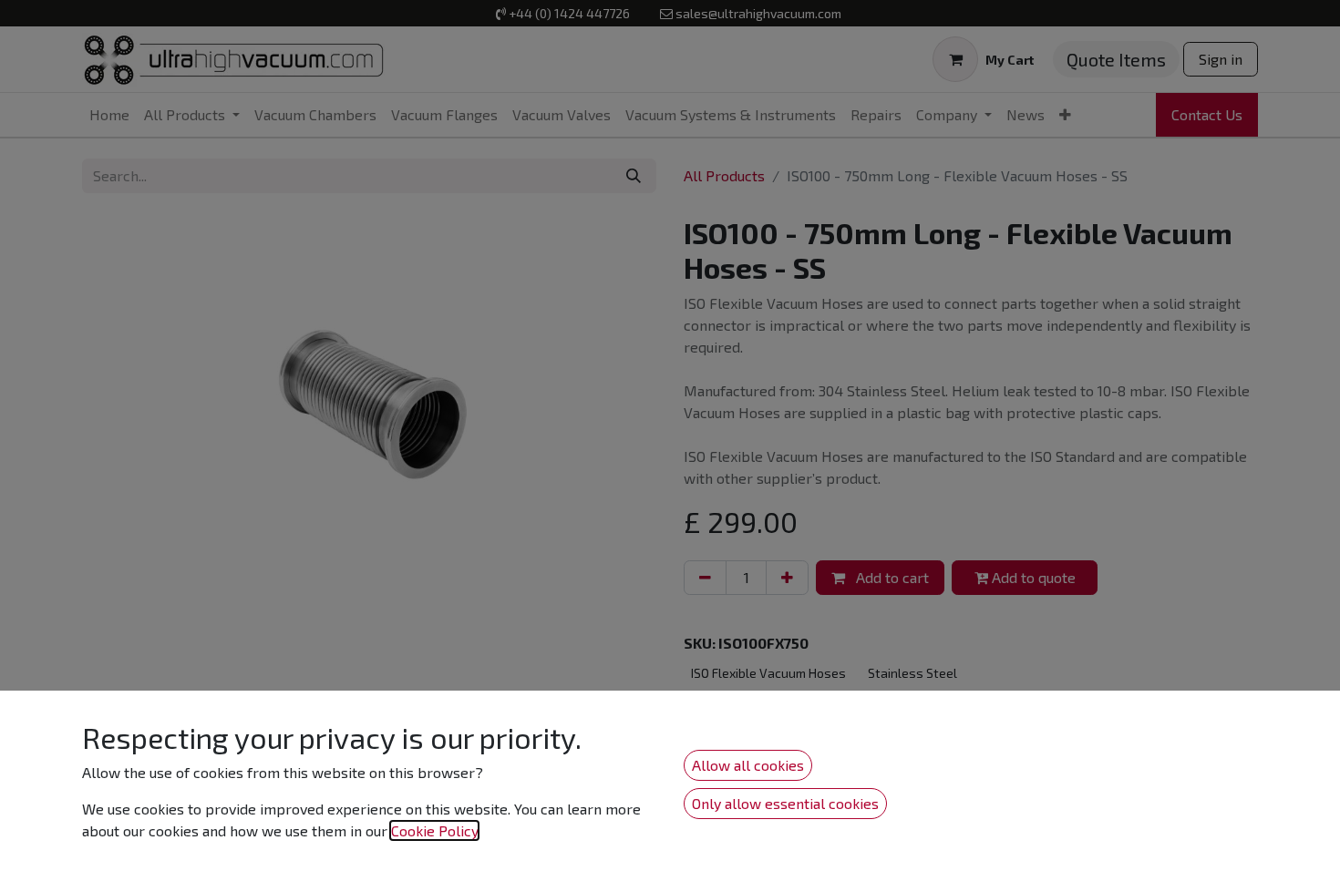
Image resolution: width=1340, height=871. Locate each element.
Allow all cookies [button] (748, 765)
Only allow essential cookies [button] (785, 803)
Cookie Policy (434, 830)
